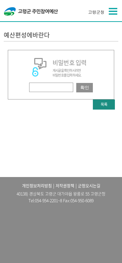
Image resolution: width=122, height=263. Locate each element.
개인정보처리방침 (37, 186)
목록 (104, 104)
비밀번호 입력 (69, 62)
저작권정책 (65, 186)
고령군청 (96, 12)
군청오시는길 (89, 186)
